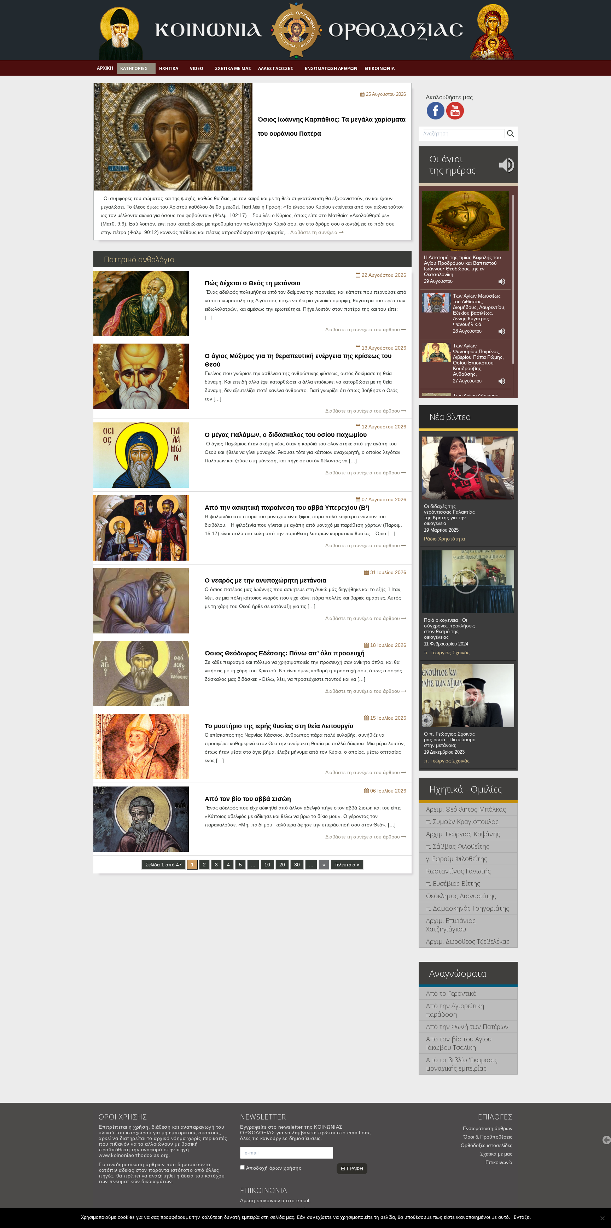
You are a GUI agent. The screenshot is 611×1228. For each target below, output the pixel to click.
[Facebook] (435, 110)
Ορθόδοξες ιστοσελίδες (486, 1145)
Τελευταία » (347, 864)
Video (196, 68)
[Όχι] (602, 1218)
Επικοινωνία (380, 68)
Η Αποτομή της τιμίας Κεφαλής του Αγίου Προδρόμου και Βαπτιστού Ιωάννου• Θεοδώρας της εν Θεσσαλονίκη (462, 266)
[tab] (468, 809)
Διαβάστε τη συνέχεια (314, 232)
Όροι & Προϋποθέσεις (488, 1137)
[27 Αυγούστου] (436, 353)
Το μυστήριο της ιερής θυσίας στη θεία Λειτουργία (279, 726)
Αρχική (105, 68)
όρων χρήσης (285, 1168)
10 (267, 864)
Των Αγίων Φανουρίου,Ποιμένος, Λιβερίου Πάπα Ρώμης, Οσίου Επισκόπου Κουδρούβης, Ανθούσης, (478, 360)
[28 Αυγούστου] (436, 303)
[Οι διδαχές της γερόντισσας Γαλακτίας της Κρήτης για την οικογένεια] (468, 468)
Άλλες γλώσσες (275, 68)
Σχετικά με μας (233, 68)
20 (282, 864)
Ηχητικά (168, 68)
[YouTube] (455, 110)
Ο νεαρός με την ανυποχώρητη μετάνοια (265, 580)
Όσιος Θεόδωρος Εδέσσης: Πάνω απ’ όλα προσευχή (285, 653)
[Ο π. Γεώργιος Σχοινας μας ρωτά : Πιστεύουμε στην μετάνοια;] (468, 695)
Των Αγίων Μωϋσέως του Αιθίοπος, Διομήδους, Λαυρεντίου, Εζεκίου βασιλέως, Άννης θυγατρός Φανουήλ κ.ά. (479, 310)
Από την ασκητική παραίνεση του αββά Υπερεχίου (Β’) (287, 507)
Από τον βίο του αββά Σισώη (248, 798)
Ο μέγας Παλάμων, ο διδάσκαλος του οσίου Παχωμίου (286, 434)
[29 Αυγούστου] (465, 221)
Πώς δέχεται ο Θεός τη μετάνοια (253, 283)
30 (297, 864)
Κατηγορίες (133, 68)
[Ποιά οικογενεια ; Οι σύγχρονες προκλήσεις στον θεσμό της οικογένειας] (468, 581)
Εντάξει (522, 1217)
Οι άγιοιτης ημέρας (452, 164)
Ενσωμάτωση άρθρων (331, 68)
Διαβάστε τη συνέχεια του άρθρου (363, 329)
